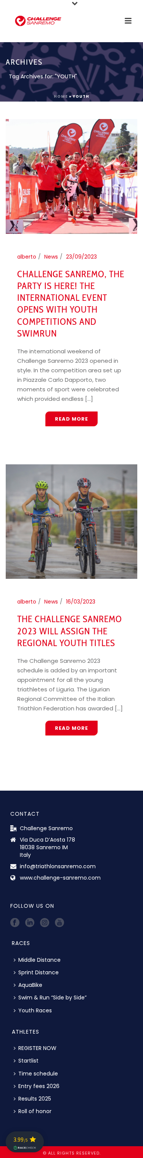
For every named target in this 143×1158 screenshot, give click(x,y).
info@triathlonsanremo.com (58, 866)
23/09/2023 (81, 257)
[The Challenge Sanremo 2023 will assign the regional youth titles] (71, 521)
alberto (26, 257)
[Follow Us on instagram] (44, 923)
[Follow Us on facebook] (14, 923)
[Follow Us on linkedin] (29, 923)
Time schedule (38, 1073)
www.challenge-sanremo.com (60, 877)
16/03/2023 (80, 601)
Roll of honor (34, 1111)
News (51, 257)
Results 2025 (34, 1098)
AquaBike (30, 985)
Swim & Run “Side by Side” (52, 997)
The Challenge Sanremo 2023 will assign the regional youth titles (69, 630)
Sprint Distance (38, 972)
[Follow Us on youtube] (59, 923)
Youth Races (35, 1010)
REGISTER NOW (37, 1048)
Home (61, 96)
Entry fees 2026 (38, 1086)
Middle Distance (39, 960)
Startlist (28, 1060)
